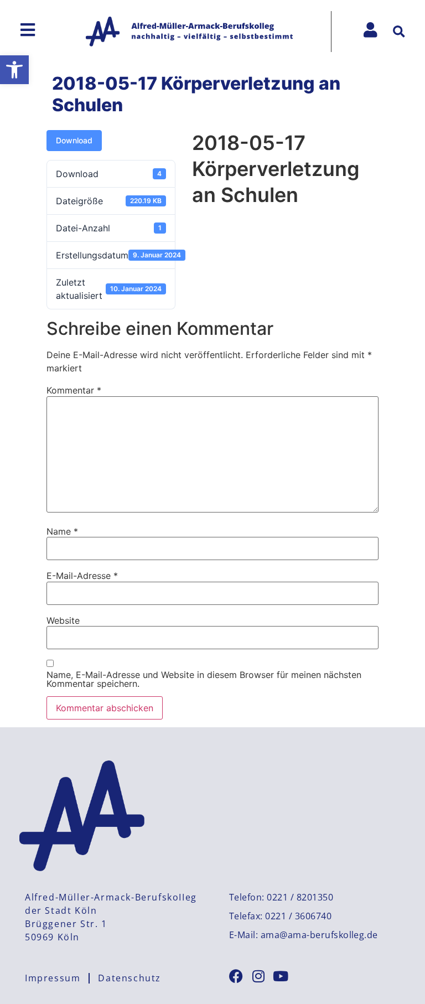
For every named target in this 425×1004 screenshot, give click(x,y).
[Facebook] (236, 976)
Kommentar (73, 390)
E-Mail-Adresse (82, 575)
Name (62, 531)
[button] (14, 69)
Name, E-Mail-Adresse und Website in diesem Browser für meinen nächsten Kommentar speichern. (203, 679)
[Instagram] (258, 976)
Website (63, 620)
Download (74, 140)
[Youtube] (280, 976)
